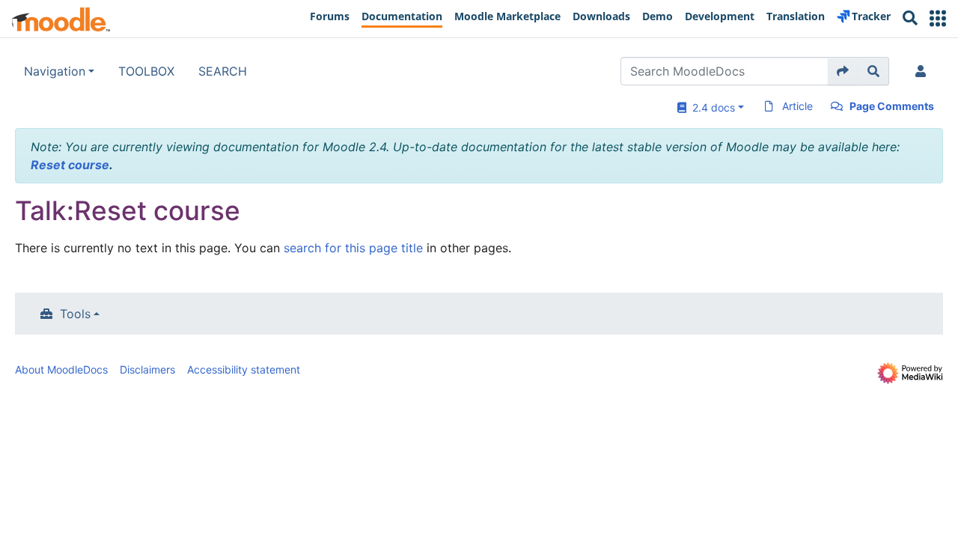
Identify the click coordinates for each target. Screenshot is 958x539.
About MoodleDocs (61, 369)
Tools (75, 313)
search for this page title (353, 247)
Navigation (54, 71)
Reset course (70, 164)
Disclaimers (147, 369)
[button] (938, 18)
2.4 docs (710, 107)
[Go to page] (843, 71)
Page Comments (891, 106)
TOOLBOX (146, 71)
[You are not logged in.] (923, 71)
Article (797, 106)
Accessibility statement (243, 369)
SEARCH (222, 71)
